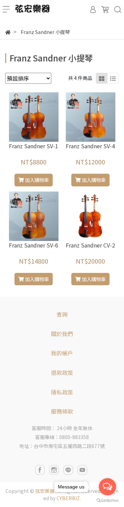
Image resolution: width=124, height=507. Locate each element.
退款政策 (62, 372)
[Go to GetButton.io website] (107, 500)
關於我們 (62, 334)
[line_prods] (113, 78)
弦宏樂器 (44, 490)
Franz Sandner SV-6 (33, 245)
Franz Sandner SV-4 (90, 146)
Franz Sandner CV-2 (90, 245)
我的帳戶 (62, 353)
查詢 (62, 314)
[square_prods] (101, 78)
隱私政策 (62, 392)
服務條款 (62, 411)
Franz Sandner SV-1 (33, 146)
